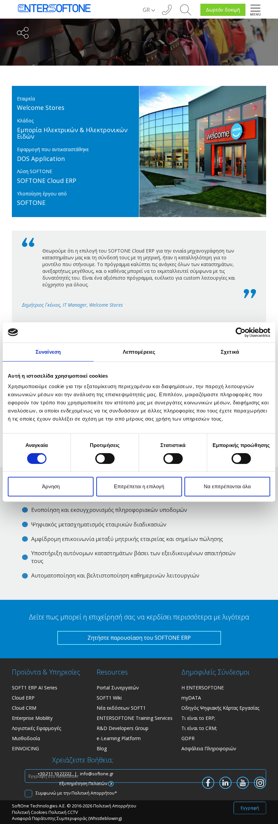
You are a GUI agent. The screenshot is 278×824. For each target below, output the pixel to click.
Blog (102, 748)
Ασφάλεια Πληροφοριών (208, 748)
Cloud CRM (24, 708)
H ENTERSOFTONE (202, 687)
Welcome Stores (40, 107)
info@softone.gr (97, 774)
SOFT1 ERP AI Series (34, 687)
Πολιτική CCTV (63, 812)
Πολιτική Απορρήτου (93, 793)
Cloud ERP (23, 697)
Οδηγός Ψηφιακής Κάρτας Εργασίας (220, 708)
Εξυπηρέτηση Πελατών (83, 783)
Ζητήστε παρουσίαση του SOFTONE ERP (139, 637)
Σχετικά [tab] (230, 352)
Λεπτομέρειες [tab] (139, 352)
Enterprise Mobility (32, 718)
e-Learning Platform (119, 738)
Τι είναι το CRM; (199, 728)
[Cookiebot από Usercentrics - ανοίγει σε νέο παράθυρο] (240, 332)
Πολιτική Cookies (29, 812)
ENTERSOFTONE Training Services (135, 718)
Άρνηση (51, 486)
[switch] (105, 458)
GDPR (188, 738)
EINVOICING (25, 748)
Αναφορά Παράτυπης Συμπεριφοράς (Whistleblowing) (67, 818)
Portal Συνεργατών (118, 687)
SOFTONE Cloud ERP (46, 180)
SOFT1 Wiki (109, 697)
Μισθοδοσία (26, 738)
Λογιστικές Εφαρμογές (36, 728)
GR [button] (147, 10)
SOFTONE (31, 202)
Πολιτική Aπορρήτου (114, 806)
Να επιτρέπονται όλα (227, 486)
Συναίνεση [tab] (48, 352)
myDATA (191, 697)
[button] (185, 9)
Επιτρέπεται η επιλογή (139, 486)
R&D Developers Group (122, 728)
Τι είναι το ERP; (198, 718)
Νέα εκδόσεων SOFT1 (121, 708)
